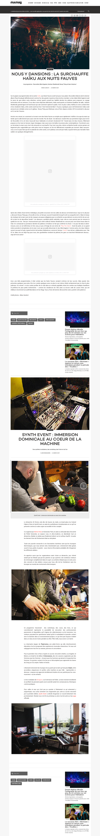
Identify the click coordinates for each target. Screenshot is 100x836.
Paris (31, 778)
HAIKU (41, 318)
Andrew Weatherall (18, 321)
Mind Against (50, 318)
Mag (51, 3)
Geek (59, 3)
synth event (22, 778)
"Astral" (65, 228)
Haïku (39, 94)
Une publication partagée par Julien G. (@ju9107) (42, 202)
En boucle (45, 3)
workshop (46, 778)
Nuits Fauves (22, 318)
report (30, 321)
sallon (37, 778)
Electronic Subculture (75, 3)
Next (83, 484)
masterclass (16, 781)
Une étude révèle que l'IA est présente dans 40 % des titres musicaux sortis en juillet (31, 11)
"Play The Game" (66, 224)
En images (37, 3)
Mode (64, 3)
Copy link (16, 311)
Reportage (50, 67)
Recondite (32, 318)
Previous (16, 484)
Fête (55, 3)
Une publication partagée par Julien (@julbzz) (42, 271)
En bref (30, 3)
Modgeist (39, 678)
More (86, 3)
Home (13, 318)
